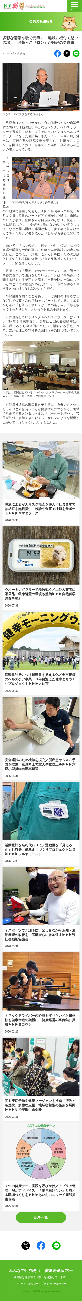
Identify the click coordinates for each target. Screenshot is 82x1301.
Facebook (57, 53)
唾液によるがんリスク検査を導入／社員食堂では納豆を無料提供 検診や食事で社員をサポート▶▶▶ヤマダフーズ (41, 483)
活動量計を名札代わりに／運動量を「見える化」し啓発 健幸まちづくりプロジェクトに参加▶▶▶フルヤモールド (41, 824)
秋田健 (24, 6)
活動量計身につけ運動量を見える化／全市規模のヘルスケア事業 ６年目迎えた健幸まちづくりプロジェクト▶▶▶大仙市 (41, 653)
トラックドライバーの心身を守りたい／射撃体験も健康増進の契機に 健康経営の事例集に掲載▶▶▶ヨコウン (41, 994)
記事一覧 (41, 1217)
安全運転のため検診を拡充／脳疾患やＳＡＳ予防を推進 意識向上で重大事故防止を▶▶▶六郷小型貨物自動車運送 (41, 739)
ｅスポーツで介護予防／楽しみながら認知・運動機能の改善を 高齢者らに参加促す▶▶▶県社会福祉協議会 (41, 909)
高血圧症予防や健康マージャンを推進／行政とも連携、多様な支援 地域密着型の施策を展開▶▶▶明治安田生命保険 (41, 1079)
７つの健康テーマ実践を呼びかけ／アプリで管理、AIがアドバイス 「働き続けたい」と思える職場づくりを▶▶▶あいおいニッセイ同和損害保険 (41, 1167)
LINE (76, 53)
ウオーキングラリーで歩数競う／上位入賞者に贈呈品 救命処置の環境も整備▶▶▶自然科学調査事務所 (41, 568)
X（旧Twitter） (66, 53)
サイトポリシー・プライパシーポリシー (43, 1283)
